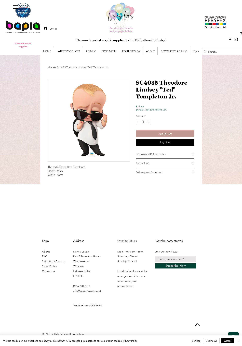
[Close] (238, 340)
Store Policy (49, 266)
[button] (15, 7)
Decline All (211, 340)
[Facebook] (230, 39)
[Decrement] (138, 122)
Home (51, 67)
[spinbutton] (143, 122)
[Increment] (148, 122)
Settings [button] (196, 340)
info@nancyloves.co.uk (87, 290)
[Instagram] (236, 39)
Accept (227, 340)
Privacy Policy (130, 340)
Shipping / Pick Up (53, 261)
